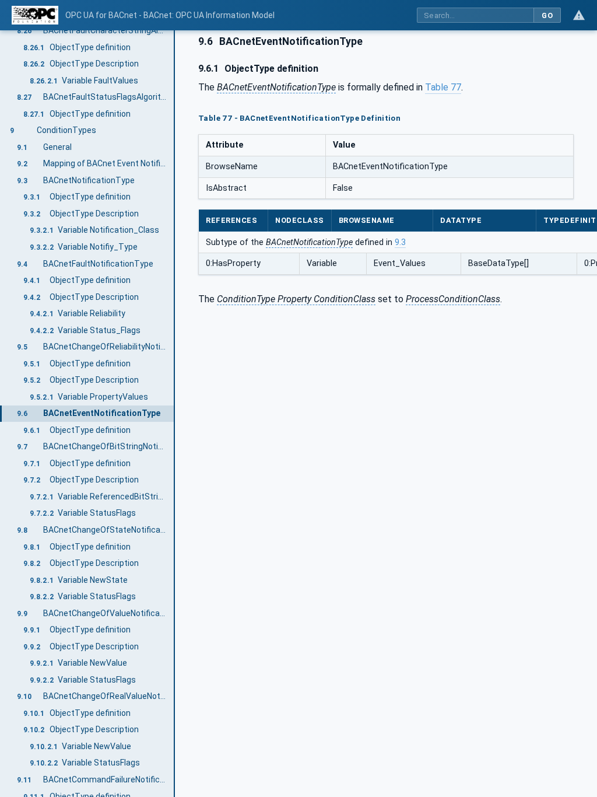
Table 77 (443, 87)
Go (547, 15)
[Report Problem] (579, 15)
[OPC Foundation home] (35, 15)
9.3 (400, 242)
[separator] (175, 413)
